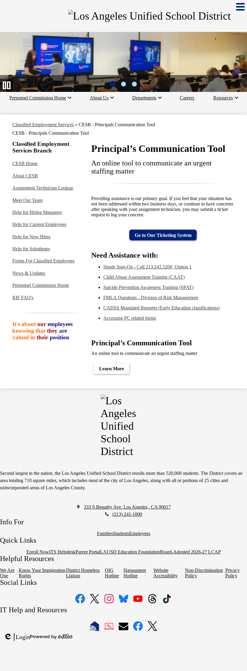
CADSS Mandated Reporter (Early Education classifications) (161, 307)
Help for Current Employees (39, 224)
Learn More (111, 368)
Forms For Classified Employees (43, 260)
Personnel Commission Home (40, 285)
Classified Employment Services (43, 124)
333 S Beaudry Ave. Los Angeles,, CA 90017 (127, 507)
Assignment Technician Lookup (42, 187)
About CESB (25, 175)
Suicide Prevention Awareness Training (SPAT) (148, 287)
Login (17, 637)
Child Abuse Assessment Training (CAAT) (144, 277)
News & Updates (28, 273)
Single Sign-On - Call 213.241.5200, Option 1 (147, 266)
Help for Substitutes (31, 248)
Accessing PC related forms (129, 318)
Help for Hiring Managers (37, 212)
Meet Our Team (27, 200)
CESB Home (25, 163)
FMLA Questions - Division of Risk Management (150, 297)
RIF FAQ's (22, 297)
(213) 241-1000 (127, 514)
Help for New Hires (31, 236)
